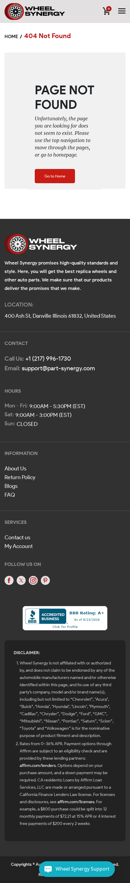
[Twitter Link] (21, 580)
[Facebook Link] (9, 580)
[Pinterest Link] (45, 580)
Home (11, 36)
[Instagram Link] (33, 580)
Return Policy (20, 477)
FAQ (10, 495)
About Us (15, 468)
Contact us (17, 537)
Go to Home (54, 176)
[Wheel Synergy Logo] (41, 246)
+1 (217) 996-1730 (48, 358)
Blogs (11, 486)
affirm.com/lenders (38, 765)
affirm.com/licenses (75, 801)
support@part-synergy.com (58, 368)
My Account (19, 546)
